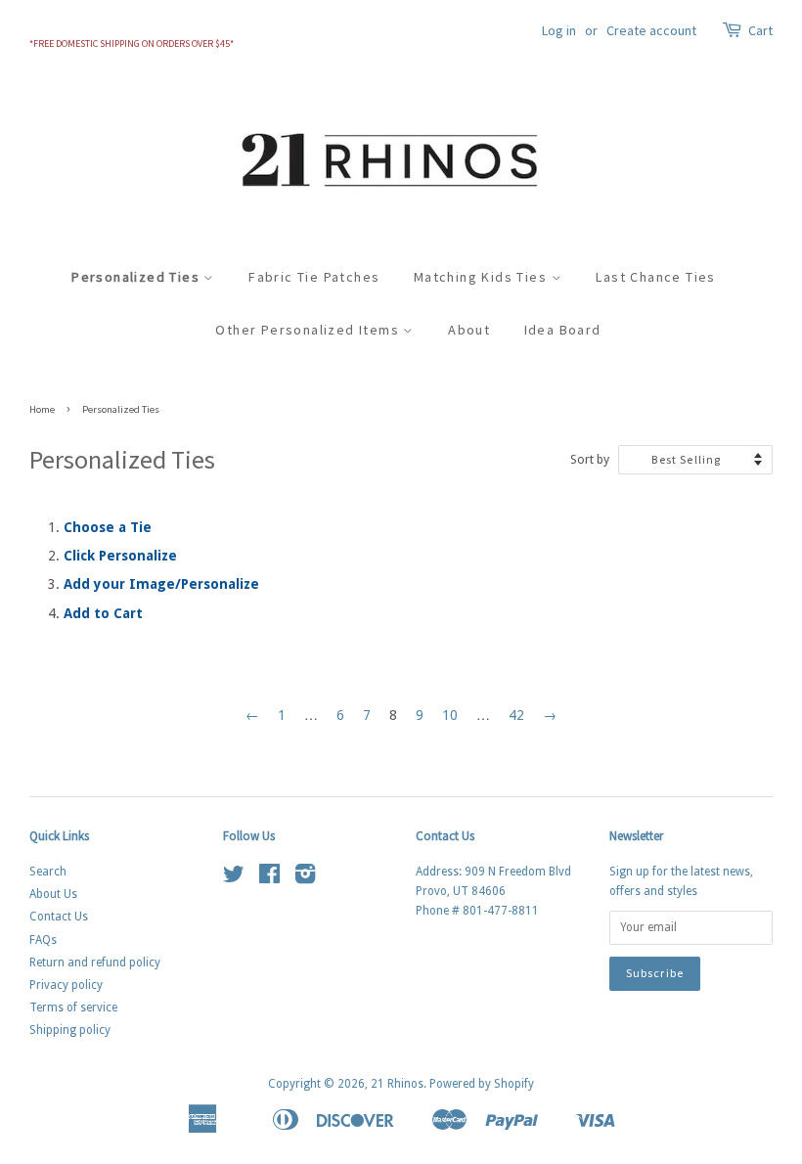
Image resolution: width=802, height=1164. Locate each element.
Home (42, 409)
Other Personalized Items (309, 329)
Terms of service (73, 1007)
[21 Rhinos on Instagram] (305, 878)
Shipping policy (70, 1030)
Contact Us (58, 916)
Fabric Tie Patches (313, 277)
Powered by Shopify (481, 1084)
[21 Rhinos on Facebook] (269, 878)
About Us (53, 894)
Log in (559, 30)
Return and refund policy (94, 962)
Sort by (589, 459)
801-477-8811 (501, 911)
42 (516, 715)
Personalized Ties (137, 277)
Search (48, 871)
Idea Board (563, 329)
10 (450, 715)
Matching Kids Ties (483, 277)
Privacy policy (66, 985)
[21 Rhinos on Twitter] (234, 878)
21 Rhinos (397, 1084)
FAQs (43, 940)
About (469, 329)
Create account (651, 30)
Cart (760, 30)
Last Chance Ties (655, 277)
